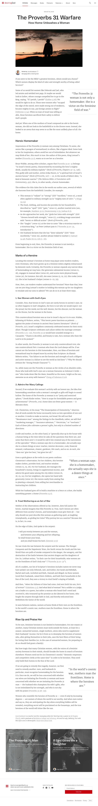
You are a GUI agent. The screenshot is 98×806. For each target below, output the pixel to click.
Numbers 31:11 (38, 211)
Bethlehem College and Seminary (45, 718)
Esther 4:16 (51, 99)
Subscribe (78, 792)
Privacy (85, 800)
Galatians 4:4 (32, 587)
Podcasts (50, 3)
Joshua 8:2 (66, 211)
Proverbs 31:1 (28, 158)
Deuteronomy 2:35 (52, 211)
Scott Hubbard (20, 716)
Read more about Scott (44, 721)
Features (58, 3)
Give (74, 3)
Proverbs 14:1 (45, 493)
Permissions (78, 800)
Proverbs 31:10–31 (65, 164)
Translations (70, 800)
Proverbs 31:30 (39, 333)
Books (42, 3)
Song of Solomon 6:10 (56, 377)
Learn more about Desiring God (19, 790)
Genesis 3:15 (52, 541)
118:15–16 (41, 239)
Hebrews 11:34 (22, 112)
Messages (34, 3)
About (68, 3)
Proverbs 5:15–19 (23, 333)
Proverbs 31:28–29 (37, 691)
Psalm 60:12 (31, 239)
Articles (25, 3)
